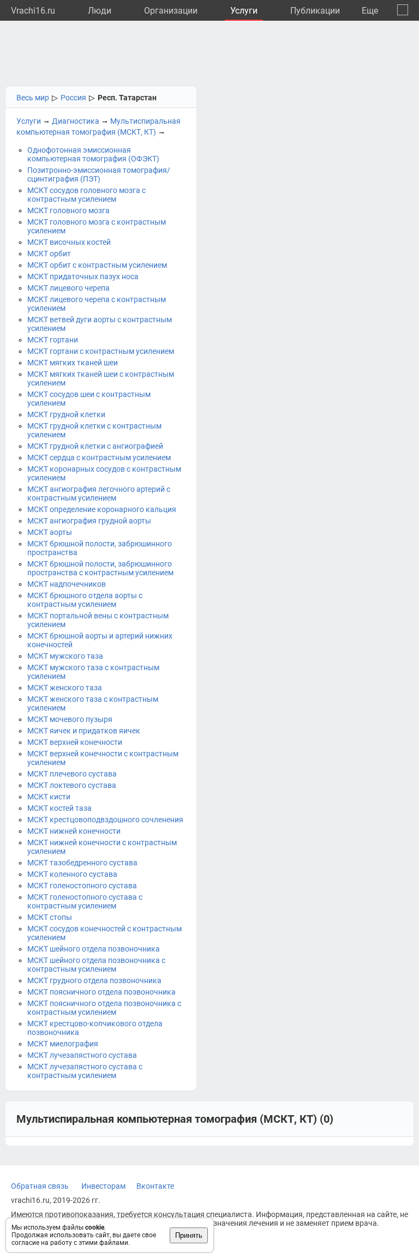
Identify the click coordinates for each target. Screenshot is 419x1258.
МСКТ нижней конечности (74, 831)
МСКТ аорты (49, 532)
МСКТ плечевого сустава (72, 773)
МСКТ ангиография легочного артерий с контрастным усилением (98, 493)
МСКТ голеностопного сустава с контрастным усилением (84, 901)
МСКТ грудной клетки (66, 414)
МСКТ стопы (49, 917)
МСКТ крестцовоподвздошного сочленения (105, 819)
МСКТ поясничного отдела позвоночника (101, 992)
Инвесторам (103, 1186)
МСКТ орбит (49, 253)
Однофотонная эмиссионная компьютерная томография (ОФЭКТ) (93, 154)
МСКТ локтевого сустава (71, 785)
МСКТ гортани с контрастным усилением (100, 351)
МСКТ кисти (48, 796)
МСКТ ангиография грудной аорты (89, 520)
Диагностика (75, 121)
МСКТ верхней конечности (74, 742)
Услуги (244, 10)
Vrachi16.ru (33, 10)
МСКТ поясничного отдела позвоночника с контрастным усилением (104, 1007)
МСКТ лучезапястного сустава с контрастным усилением (84, 1071)
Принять (188, 1235)
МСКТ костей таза (59, 808)
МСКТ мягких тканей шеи (72, 362)
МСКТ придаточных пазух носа (83, 276)
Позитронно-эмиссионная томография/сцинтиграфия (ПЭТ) (98, 174)
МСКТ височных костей (69, 242)
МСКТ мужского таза (65, 656)
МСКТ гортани (52, 339)
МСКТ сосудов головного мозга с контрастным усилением (86, 194)
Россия (73, 97)
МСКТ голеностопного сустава (82, 885)
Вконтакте (155, 1186)
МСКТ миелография (62, 1043)
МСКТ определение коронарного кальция (101, 509)
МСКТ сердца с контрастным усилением (99, 457)
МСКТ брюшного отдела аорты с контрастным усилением (84, 600)
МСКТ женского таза (64, 687)
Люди (99, 10)
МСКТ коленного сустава (72, 874)
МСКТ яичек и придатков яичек (83, 730)
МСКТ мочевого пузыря (69, 719)
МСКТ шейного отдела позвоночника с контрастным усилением (96, 964)
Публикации (315, 10)
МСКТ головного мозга (68, 210)
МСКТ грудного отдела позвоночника (94, 980)
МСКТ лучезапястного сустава (82, 1055)
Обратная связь (40, 1186)
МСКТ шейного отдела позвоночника (93, 948)
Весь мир (32, 97)
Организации (170, 10)
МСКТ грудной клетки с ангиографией (95, 446)
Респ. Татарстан (127, 97)
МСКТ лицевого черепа (68, 288)
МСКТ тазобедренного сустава (82, 862)
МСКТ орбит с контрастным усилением (97, 265)
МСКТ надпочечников (66, 584)
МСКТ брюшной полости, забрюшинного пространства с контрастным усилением (100, 568)
